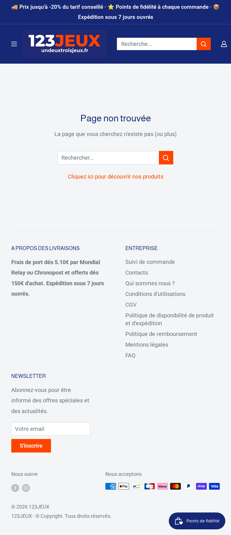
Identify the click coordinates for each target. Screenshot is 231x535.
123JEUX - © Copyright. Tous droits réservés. (61, 516)
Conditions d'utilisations (155, 294)
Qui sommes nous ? (150, 283)
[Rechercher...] (166, 157)
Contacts (136, 272)
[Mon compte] (224, 44)
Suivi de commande (150, 261)
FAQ (130, 355)
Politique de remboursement (161, 334)
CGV (131, 304)
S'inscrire (31, 445)
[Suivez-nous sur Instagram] (26, 487)
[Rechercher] (204, 44)
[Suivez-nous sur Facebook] (15, 487)
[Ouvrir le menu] (14, 44)
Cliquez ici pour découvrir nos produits (115, 176)
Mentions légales (146, 344)
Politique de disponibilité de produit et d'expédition (169, 319)
